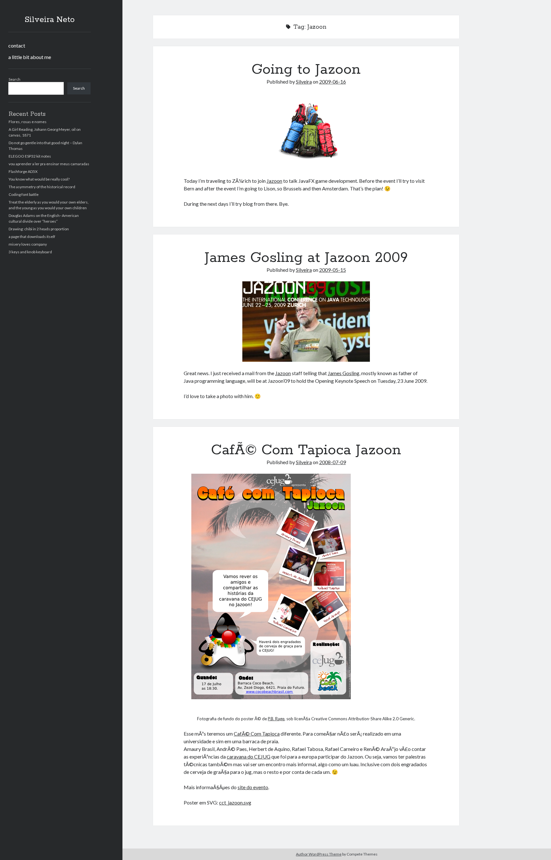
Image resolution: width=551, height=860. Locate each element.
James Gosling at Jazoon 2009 (306, 257)
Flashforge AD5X (23, 171)
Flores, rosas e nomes (28, 121)
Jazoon (274, 181)
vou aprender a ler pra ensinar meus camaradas (49, 163)
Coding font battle (24, 194)
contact (16, 45)
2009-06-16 (332, 81)
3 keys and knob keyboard (30, 251)
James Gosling (343, 373)
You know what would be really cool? (39, 179)
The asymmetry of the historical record (42, 186)
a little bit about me (29, 57)
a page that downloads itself (32, 236)
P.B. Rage (276, 718)
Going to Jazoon (306, 69)
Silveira (304, 81)
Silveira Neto (50, 20)
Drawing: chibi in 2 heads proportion (39, 228)
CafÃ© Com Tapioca (257, 733)
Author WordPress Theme (319, 854)
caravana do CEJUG (248, 756)
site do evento (253, 787)
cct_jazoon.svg (235, 802)
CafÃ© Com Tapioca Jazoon (306, 450)
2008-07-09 (332, 462)
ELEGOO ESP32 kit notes (30, 156)
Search (14, 79)
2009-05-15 (332, 270)
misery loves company (28, 244)
